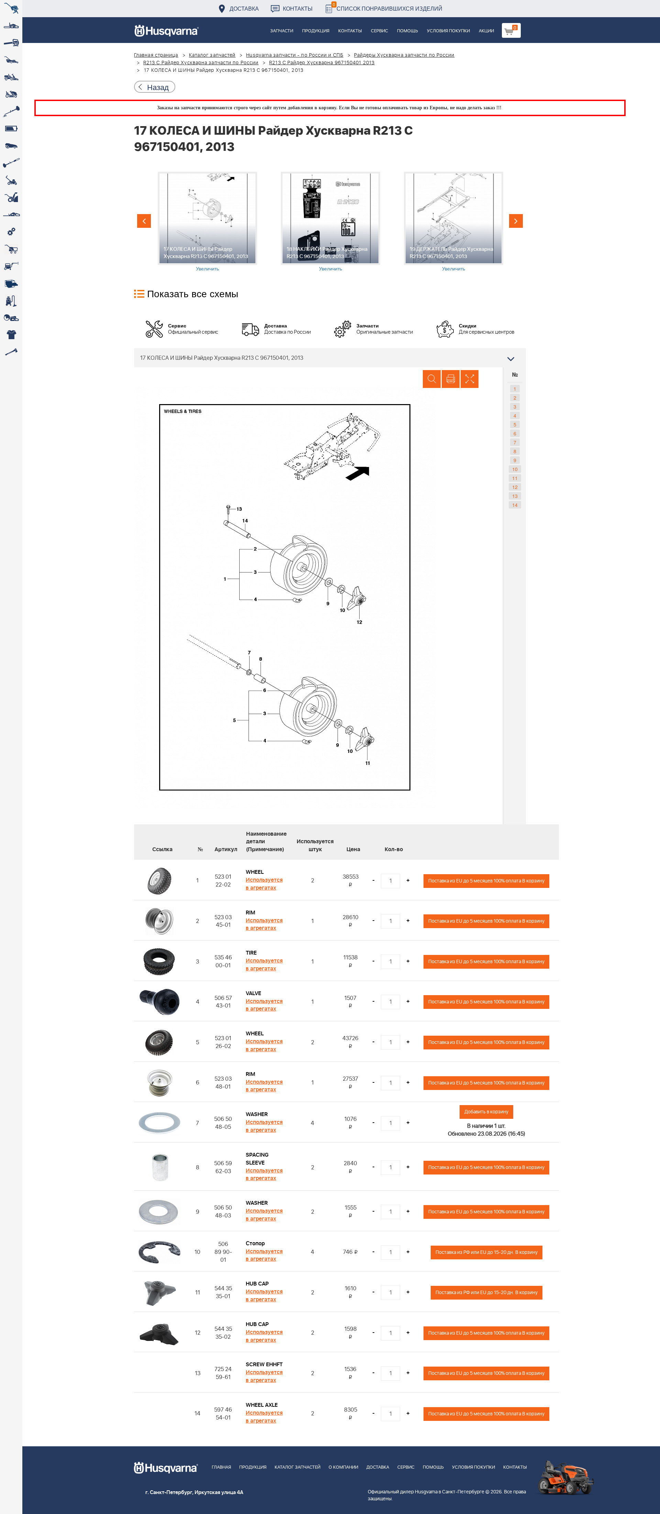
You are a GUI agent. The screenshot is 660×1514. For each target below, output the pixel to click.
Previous (144, 221)
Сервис (379, 31)
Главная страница (156, 55)
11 (515, 478)
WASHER (257, 1114)
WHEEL (255, 872)
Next (516, 221)
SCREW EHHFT (264, 1364)
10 (515, 469)
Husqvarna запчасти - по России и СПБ (294, 55)
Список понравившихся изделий (387, 6)
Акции (486, 31)
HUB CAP (257, 1284)
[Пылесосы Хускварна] (11, 300)
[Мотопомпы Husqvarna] (11, 283)
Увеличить (207, 268)
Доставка (244, 8)
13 (515, 495)
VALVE (253, 993)
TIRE (251, 953)
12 (515, 486)
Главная (221, 1467)
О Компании (343, 1467)
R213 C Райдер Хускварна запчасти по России (200, 62)
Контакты (297, 8)
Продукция (315, 31)
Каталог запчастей (212, 55)
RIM (250, 913)
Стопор (255, 1243)
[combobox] (330, 357)
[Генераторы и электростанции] (11, 249)
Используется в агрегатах (264, 884)
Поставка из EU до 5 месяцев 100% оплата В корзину (486, 880)
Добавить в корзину (486, 1111)
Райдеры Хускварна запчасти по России (404, 55)
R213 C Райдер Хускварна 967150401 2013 (322, 62)
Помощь (407, 31)
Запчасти (281, 31)
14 (515, 504)
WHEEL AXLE (262, 1405)
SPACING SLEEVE (257, 1159)
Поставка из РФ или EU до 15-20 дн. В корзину (487, 1252)
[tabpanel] (207, 222)
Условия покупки (448, 31)
